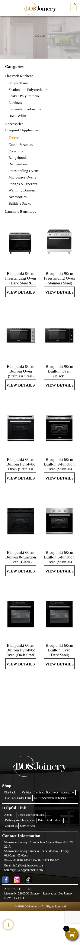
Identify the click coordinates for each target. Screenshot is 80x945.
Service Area (27, 825)
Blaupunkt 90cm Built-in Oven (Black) (59, 371)
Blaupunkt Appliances (22, 130)
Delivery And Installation (20, 820)
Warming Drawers (22, 190)
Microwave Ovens (22, 177)
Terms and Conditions (31, 814)
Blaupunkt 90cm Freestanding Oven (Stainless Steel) (59, 278)
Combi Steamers (21, 145)
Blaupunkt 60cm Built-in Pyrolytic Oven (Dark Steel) (20, 650)
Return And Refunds (50, 820)
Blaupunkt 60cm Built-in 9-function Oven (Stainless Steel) (59, 464)
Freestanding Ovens (24, 171)
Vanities (26, 792)
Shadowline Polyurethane (28, 90)
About (8, 814)
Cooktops (16, 151)
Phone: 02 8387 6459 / (18, 860)
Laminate (16, 103)
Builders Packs (20, 203)
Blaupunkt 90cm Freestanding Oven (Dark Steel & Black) (20, 278)
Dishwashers (18, 164)
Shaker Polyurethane (24, 96)
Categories (14, 66)
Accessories (14, 124)
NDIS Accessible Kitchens (50, 798)
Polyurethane (19, 83)
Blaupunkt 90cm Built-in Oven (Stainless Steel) (20, 371)
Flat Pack (10, 792)
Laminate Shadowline (25, 109)
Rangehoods (18, 158)
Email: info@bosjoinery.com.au (23, 865)
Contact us (11, 825)
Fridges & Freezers (23, 184)
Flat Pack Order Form (18, 798)
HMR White (18, 116)
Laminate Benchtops (46, 792)
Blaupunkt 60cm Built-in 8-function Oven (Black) (20, 557)
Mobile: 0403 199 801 (46, 860)
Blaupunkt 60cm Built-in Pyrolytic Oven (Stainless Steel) (20, 464)
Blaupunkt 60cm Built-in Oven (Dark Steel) (59, 650)
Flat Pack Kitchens (19, 76)
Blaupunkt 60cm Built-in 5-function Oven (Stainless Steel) (59, 557)
